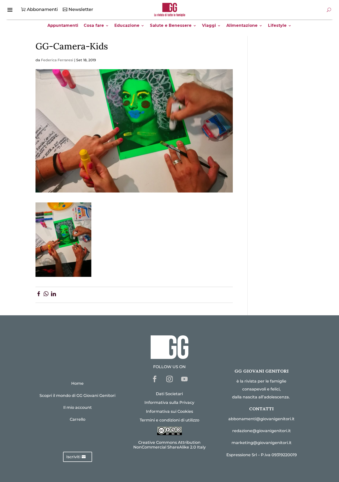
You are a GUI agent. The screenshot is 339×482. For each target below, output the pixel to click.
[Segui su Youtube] (184, 379)
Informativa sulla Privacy (169, 402)
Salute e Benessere (171, 26)
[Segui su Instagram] (169, 379)
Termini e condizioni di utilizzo (169, 420)
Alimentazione (242, 26)
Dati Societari (169, 393)
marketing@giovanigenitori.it (262, 442)
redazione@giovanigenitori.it (261, 430)
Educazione (126, 26)
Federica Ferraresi (57, 60)
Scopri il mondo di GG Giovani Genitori (77, 395)
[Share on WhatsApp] (46, 294)
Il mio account (77, 407)
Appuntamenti (62, 26)
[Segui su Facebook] (154, 379)
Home (77, 383)
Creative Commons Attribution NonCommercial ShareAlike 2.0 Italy (169, 445)
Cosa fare (94, 26)
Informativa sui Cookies (169, 411)
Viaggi (209, 26)
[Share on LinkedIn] (53, 294)
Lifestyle (277, 26)
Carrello (77, 419)
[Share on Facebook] (38, 294)
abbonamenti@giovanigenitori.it (261, 419)
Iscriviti (73, 456)
